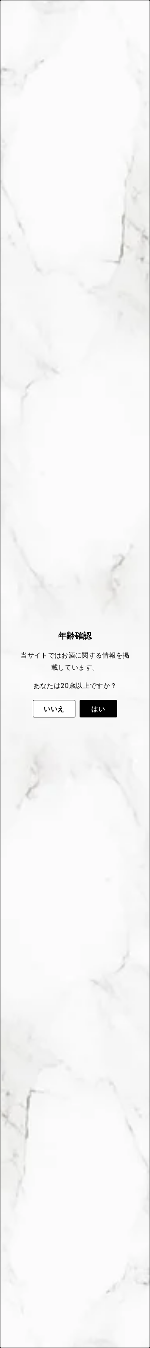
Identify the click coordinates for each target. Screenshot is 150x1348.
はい (98, 709)
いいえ (54, 709)
